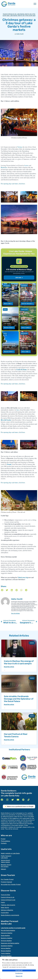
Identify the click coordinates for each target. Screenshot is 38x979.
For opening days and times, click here (13, 384)
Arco (17, 410)
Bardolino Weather (6, 938)
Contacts (4, 843)
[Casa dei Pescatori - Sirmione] (10, 294)
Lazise (26, 165)
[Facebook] (2, 800)
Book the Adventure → (27, 303)
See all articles (15, 613)
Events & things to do (9, 14)
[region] (19, 968)
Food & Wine (5, 912)
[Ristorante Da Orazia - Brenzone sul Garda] (27, 342)
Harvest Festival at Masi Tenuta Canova (15, 735)
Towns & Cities (5, 895)
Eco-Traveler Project (7, 879)
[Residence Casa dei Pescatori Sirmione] (10, 342)
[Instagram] (7, 800)
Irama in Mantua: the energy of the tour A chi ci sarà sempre (19, 662)
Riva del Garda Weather (8, 930)
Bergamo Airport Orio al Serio (6, 865)
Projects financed (6, 882)
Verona (19, 147)
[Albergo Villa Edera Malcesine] (10, 318)
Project (3, 839)
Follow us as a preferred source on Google (20, 806)
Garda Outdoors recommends (10, 915)
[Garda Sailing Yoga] (27, 294)
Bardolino (4, 167)
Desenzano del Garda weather (10, 943)
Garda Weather (5, 935)
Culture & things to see (8, 900)
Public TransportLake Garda (6, 857)
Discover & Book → (9, 327)
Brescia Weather (6, 951)
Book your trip (23, 577)
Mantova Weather (6, 956)
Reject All (19, 976)
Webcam (3, 869)
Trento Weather (5, 953)
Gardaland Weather (7, 946)
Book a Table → (8, 303)
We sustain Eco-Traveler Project (11, 884)
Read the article (9, 667)
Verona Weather (6, 948)
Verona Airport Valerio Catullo (5, 861)
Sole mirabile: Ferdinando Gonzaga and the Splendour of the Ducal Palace (18, 698)
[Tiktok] (28, 800)
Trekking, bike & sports (8, 905)
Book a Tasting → (26, 327)
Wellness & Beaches (7, 910)
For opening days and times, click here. (13, 184)
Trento (9, 464)
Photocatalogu (5, 841)
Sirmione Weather (6, 940)
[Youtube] (18, 800)
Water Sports (5, 907)
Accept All (19, 970)
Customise (19, 973)
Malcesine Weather (6, 933)
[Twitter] (12, 800)
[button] (2, 590)
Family (3, 902)
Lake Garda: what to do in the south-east (22, 15)
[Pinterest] (23, 800)
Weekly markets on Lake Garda (10, 853)
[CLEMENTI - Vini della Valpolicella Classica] (27, 318)
